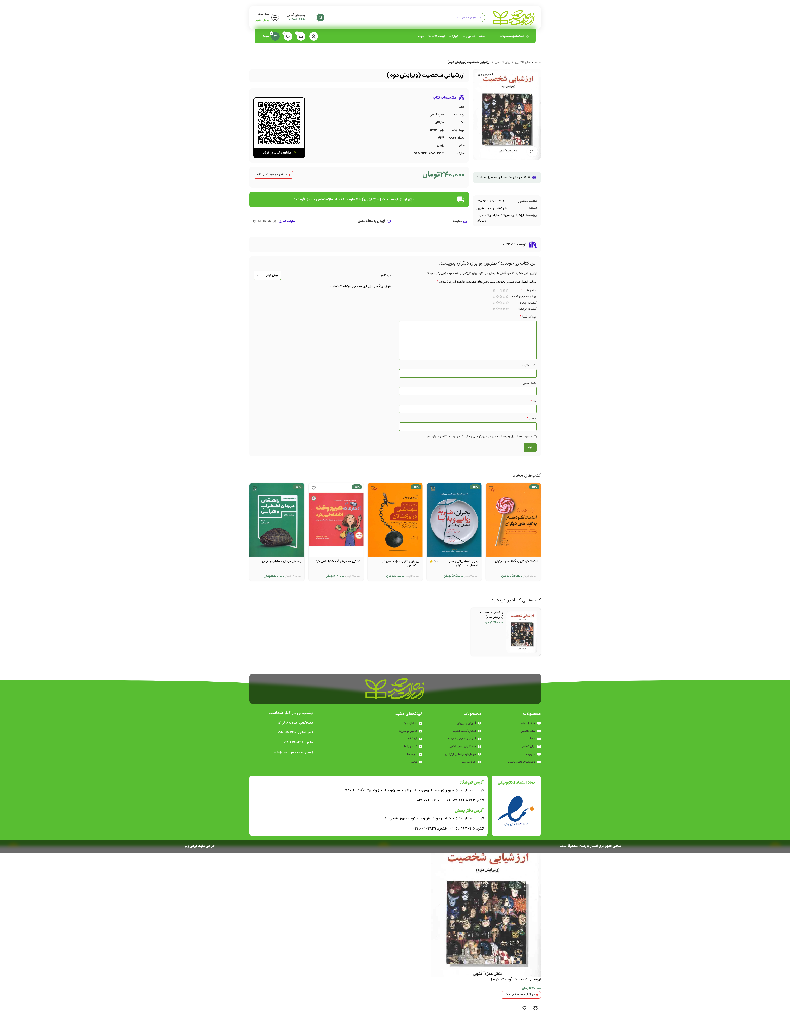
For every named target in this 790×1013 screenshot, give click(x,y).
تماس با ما (410, 746)
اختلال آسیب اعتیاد (464, 731)
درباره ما (412, 754)
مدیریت (530, 754)
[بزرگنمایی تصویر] (532, 151)
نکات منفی (530, 383)
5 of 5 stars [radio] (494, 290)
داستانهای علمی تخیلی (462, 746)
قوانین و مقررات (407, 731)
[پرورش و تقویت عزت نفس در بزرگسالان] (395, 520)
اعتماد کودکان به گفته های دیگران (516, 561)
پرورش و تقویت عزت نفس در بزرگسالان (400, 563)
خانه (538, 62)
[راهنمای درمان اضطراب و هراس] (276, 520)
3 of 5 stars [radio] (501, 290)
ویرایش (481, 220)
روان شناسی (502, 62)
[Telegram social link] (254, 221)
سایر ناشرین (523, 62)
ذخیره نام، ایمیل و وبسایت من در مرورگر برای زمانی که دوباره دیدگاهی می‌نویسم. (479, 436)
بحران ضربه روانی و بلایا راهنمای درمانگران (464, 563)
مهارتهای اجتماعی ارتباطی (460, 754)
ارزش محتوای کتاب (524, 297)
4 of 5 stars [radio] (497, 290)
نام (533, 401)
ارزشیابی (518, 215)
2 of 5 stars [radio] (504, 290)
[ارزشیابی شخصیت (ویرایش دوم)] (521, 632)
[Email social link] (269, 221)
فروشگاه (412, 739)
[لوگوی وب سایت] (514, 17)
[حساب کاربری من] (313, 36)
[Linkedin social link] (264, 221)
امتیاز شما (529, 291)
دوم (509, 215)
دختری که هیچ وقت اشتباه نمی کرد (338, 561)
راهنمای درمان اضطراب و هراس (281, 561)
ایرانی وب (190, 846)
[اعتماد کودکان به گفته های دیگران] (513, 520)
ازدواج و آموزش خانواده (462, 739)
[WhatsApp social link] (259, 221)
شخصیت (483, 215)
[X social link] (275, 221)
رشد (503, 215)
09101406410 (297, 19)
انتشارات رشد (409, 723)
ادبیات (531, 739)
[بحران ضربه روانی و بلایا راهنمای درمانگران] (454, 520)
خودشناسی (469, 762)
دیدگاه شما (528, 317)
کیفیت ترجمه (528, 309)
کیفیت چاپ (529, 303)
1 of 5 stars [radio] (507, 290)
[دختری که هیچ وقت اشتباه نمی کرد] (336, 520)
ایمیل (532, 418)
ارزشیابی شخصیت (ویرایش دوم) (491, 614)
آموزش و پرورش (466, 723)
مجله (414, 762)
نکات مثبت (529, 365)
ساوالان (495, 215)
